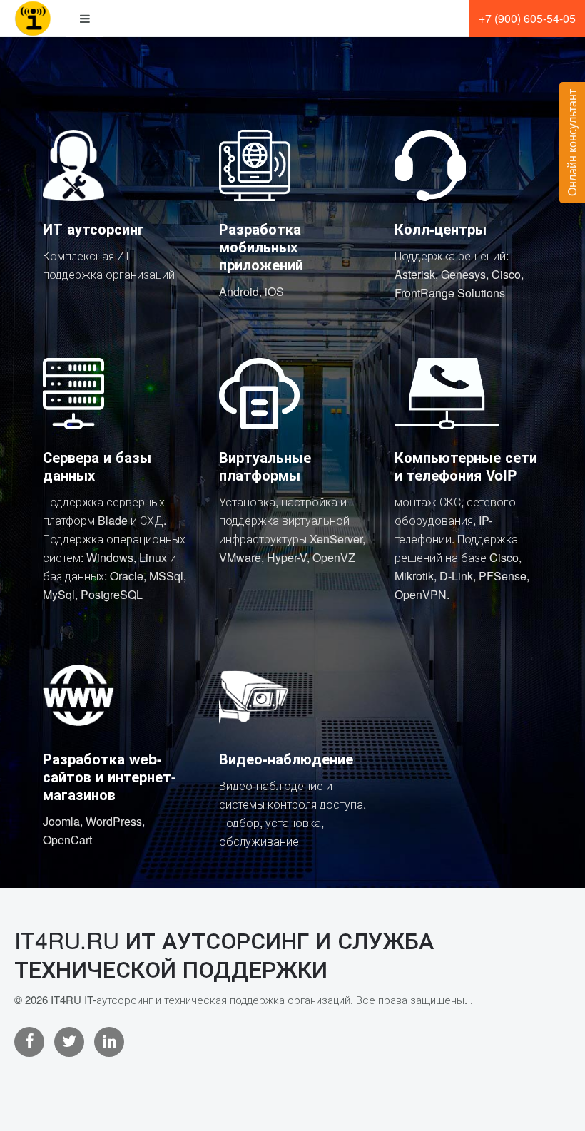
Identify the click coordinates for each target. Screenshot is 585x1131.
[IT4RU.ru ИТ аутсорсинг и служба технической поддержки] (32, 18)
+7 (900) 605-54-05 (527, 18)
